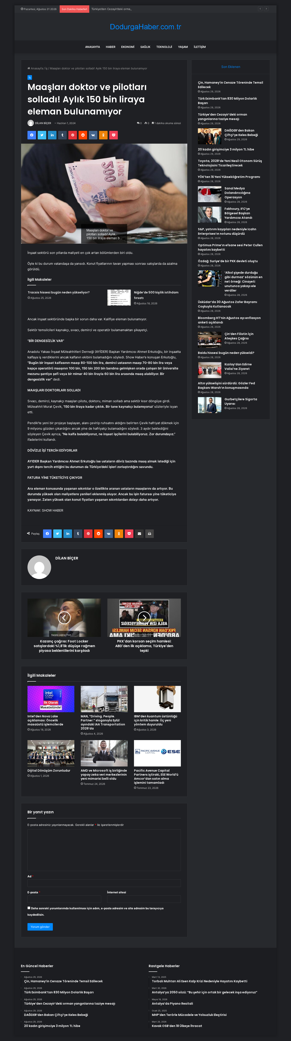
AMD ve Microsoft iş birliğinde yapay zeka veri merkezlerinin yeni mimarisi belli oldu (104, 774)
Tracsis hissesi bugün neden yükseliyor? (59, 292)
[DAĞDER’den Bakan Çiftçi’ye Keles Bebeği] (209, 136)
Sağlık (145, 47)
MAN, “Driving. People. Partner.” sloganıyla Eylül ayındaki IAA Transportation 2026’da (103, 722)
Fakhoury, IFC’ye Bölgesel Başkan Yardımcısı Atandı (238, 213)
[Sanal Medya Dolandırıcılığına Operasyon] (209, 194)
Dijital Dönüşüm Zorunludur (48, 770)
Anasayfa (92, 47)
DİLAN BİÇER (43, 123)
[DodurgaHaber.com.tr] (145, 26)
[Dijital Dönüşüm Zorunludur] (50, 753)
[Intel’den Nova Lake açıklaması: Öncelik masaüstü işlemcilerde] (50, 699)
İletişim (200, 47)
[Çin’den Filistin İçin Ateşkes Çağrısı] (209, 340)
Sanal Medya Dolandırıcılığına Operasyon (237, 192)
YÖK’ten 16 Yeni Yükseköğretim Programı (229, 177)
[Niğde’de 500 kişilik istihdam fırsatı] (119, 298)
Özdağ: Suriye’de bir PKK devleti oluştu (228, 261)
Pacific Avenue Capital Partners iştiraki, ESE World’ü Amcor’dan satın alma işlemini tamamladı (156, 776)
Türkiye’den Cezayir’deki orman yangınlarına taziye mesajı (128, 9)
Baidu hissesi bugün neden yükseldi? (226, 353)
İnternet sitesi (116, 892)
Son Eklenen (230, 67)
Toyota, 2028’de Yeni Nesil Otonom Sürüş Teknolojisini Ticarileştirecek (230, 163)
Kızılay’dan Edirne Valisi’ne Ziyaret (238, 366)
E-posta (33, 892)
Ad (30, 876)
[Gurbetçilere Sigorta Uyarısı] (209, 405)
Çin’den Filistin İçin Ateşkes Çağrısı (239, 336)
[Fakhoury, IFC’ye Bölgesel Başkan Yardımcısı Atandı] (209, 215)
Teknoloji (164, 47)
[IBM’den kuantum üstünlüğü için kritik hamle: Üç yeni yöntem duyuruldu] (157, 699)
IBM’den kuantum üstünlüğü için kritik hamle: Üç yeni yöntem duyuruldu (155, 720)
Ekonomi (127, 47)
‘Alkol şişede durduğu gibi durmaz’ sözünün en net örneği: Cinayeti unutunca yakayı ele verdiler (243, 281)
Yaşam (183, 47)
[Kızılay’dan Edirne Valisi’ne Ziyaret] (209, 370)
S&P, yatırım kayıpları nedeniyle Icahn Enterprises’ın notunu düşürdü (227, 231)
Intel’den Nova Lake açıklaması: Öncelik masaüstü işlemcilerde (45, 720)
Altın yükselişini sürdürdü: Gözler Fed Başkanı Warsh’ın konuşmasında (226, 385)
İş (46, 68)
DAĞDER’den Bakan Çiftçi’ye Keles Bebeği (241, 132)
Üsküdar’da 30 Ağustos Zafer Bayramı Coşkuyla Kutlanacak (227, 304)
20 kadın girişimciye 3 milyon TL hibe (226, 149)
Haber (110, 47)
